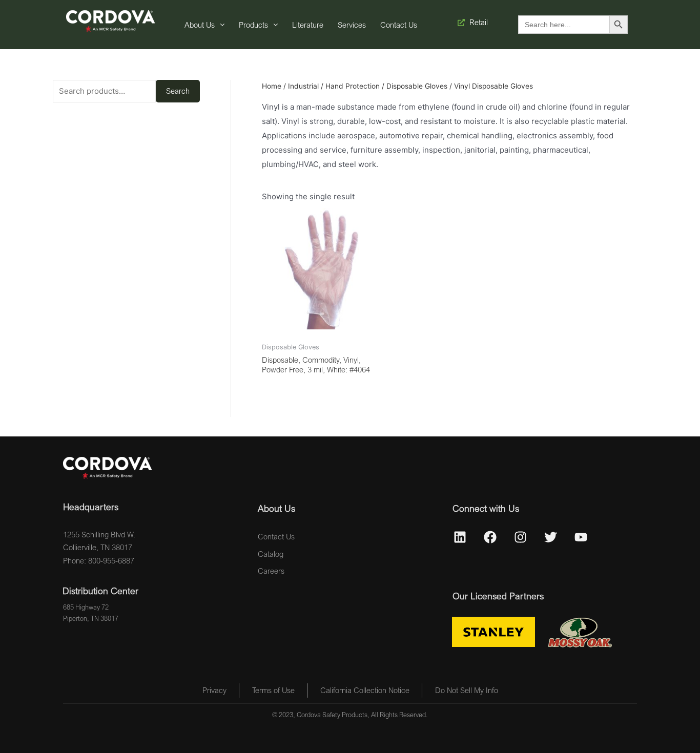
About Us (199, 24)
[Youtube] (581, 537)
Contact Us (398, 24)
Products (253, 24)
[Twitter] (551, 537)
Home (271, 86)
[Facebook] (490, 537)
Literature (307, 24)
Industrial (303, 86)
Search (178, 90)
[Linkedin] (460, 537)
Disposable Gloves (416, 86)
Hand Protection (352, 86)
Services (352, 24)
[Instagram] (520, 537)
